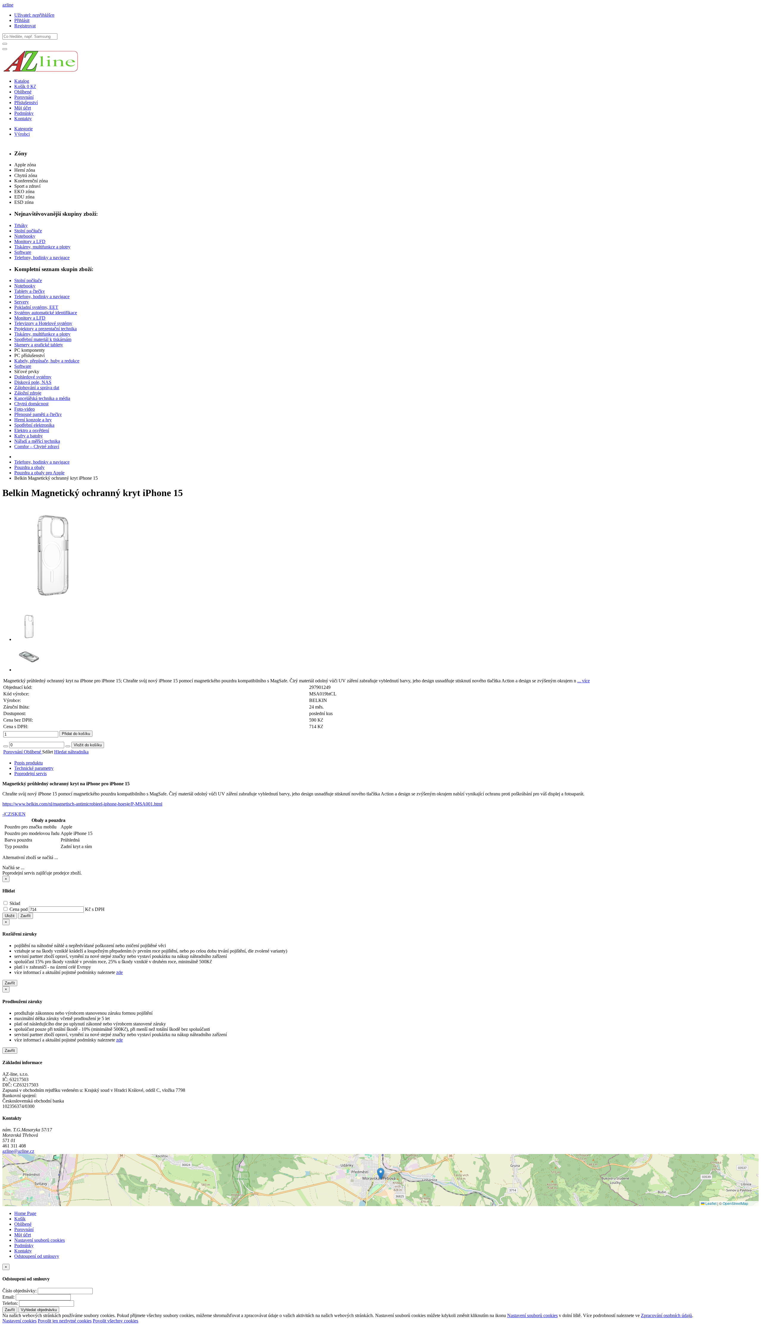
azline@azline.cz (18, 1151)
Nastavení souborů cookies (39, 1240)
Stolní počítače (28, 230)
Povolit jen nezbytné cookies (65, 1320)
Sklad (14, 903)
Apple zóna (25, 164)
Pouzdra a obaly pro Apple (39, 472)
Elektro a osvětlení (31, 430)
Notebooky (24, 236)
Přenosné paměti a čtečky (38, 414)
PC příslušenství (29, 355)
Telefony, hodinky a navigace (42, 257)
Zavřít (26, 916)
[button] (380, 1174)
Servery (21, 301)
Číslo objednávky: (19, 1290)
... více (583, 680)
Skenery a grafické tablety (38, 344)
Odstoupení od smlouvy (36, 1256)
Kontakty (23, 118)
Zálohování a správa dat (36, 387)
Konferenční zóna (31, 180)
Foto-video (24, 409)
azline (7, 4)
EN (22, 814)
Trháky (21, 225)
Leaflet (710, 1203)
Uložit (10, 916)
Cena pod (18, 909)
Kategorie (23, 128)
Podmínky (24, 113)
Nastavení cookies (19, 1320)
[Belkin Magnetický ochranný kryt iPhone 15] (52, 604)
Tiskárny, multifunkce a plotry (42, 246)
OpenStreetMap (735, 1203)
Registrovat (25, 25)
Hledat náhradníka (71, 751)
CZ (8, 814)
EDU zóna (24, 196)
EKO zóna (24, 191)
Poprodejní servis (30, 773)
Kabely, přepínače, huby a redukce (46, 360)
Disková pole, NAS (32, 382)
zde (119, 972)
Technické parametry (34, 768)
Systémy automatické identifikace (45, 312)
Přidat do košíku (76, 733)
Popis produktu (28, 762)
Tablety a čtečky (29, 291)
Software (22, 252)
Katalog (21, 81)
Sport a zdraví (27, 186)
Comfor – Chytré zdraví (36, 446)
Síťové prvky (26, 371)
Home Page (25, 1213)
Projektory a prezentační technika (45, 328)
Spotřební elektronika (34, 425)
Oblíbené (23, 91)
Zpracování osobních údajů (666, 1315)
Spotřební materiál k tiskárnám (42, 339)
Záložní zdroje (27, 392)
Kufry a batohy (28, 435)
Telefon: (10, 1303)
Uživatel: (34, 15)
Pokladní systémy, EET (36, 307)
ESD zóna (24, 202)
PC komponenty (29, 350)
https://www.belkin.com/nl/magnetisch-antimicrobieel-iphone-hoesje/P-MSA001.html (82, 803)
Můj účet (22, 107)
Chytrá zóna (25, 175)
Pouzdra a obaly (29, 467)
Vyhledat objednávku (39, 1310)
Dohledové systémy (32, 376)
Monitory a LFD (29, 241)
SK (15, 814)
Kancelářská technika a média (42, 398)
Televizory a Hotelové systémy (43, 323)
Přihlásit (21, 20)
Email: (8, 1297)
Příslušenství (26, 102)
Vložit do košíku (88, 745)
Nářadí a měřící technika (37, 441)
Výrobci (22, 134)
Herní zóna (24, 170)
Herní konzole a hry (33, 419)
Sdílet (48, 751)
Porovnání (24, 97)
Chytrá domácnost (31, 403)
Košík (20, 1218)
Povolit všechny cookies (115, 1320)
